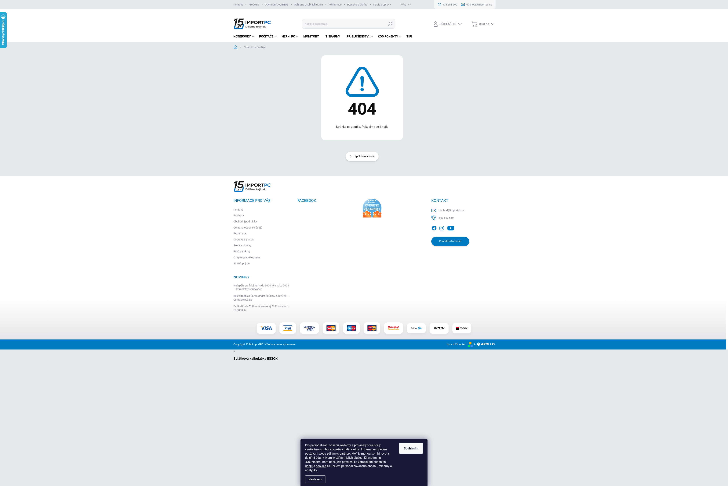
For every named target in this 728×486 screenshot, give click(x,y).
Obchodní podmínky (276, 4)
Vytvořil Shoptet (456, 344)
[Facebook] (434, 227)
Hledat (390, 23)
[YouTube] (450, 227)
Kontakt (238, 4)
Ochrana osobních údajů (308, 4)
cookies (321, 466)
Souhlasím (411, 448)
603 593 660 (446, 217)
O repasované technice (246, 257)
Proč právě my (241, 251)
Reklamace (335, 4)
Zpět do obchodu (365, 156)
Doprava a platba (357, 4)
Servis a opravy (382, 4)
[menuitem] (244, 36)
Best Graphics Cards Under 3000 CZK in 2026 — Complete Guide (261, 297)
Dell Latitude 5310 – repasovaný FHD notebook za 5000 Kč (261, 308)
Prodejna (254, 4)
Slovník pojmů (241, 263)
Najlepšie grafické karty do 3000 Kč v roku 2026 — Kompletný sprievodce (261, 287)
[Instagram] (442, 227)
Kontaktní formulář (450, 241)
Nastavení (315, 479)
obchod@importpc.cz (451, 210)
